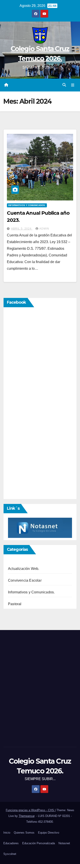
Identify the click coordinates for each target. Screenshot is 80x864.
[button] (64, 85)
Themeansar (26, 816)
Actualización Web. (23, 569)
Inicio (6, 832)
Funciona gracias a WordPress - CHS (30, 810)
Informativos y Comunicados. (27, 205)
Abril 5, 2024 (21, 228)
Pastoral (15, 604)
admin (44, 228)
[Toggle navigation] (73, 85)
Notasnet (64, 843)
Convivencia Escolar (25, 580)
